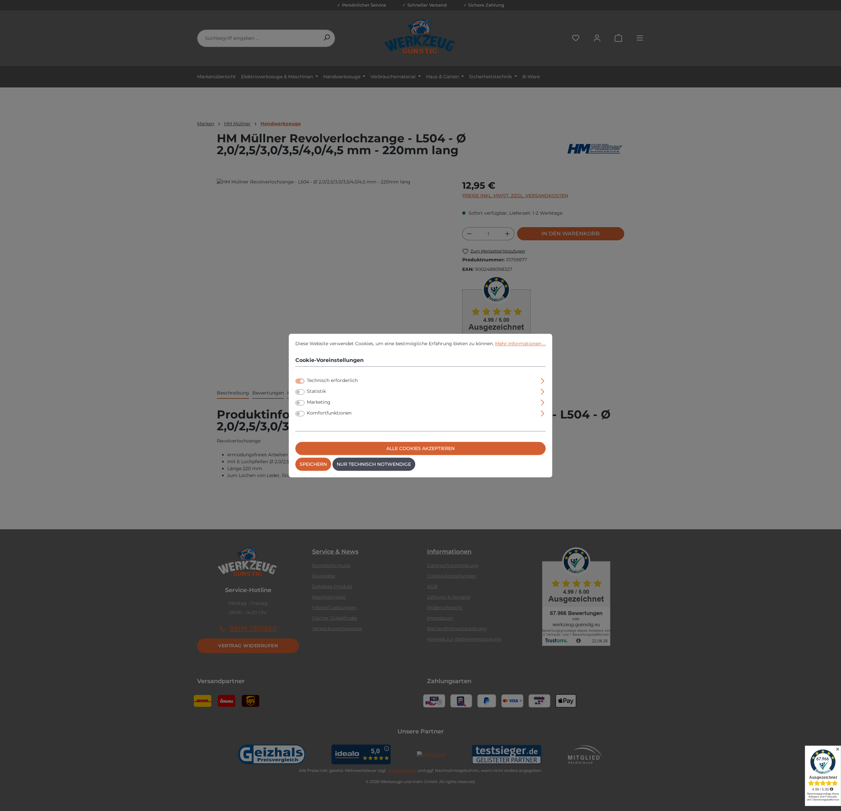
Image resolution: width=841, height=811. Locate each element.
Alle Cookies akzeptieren (420, 448)
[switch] (300, 391)
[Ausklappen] (542, 380)
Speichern (313, 464)
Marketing (318, 402)
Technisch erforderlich (332, 380)
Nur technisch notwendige (374, 464)
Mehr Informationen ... (520, 343)
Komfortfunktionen (329, 413)
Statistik (316, 391)
